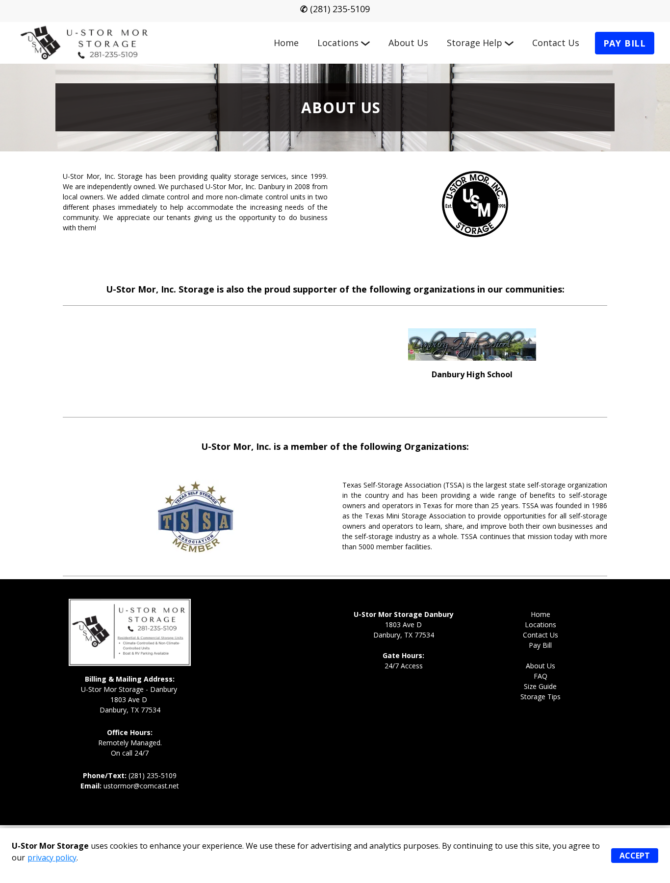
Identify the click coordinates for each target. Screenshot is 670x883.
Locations (338, 43)
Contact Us (555, 43)
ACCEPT (634, 855)
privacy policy (52, 857)
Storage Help (474, 43)
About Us (408, 43)
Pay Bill (624, 43)
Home (286, 43)
